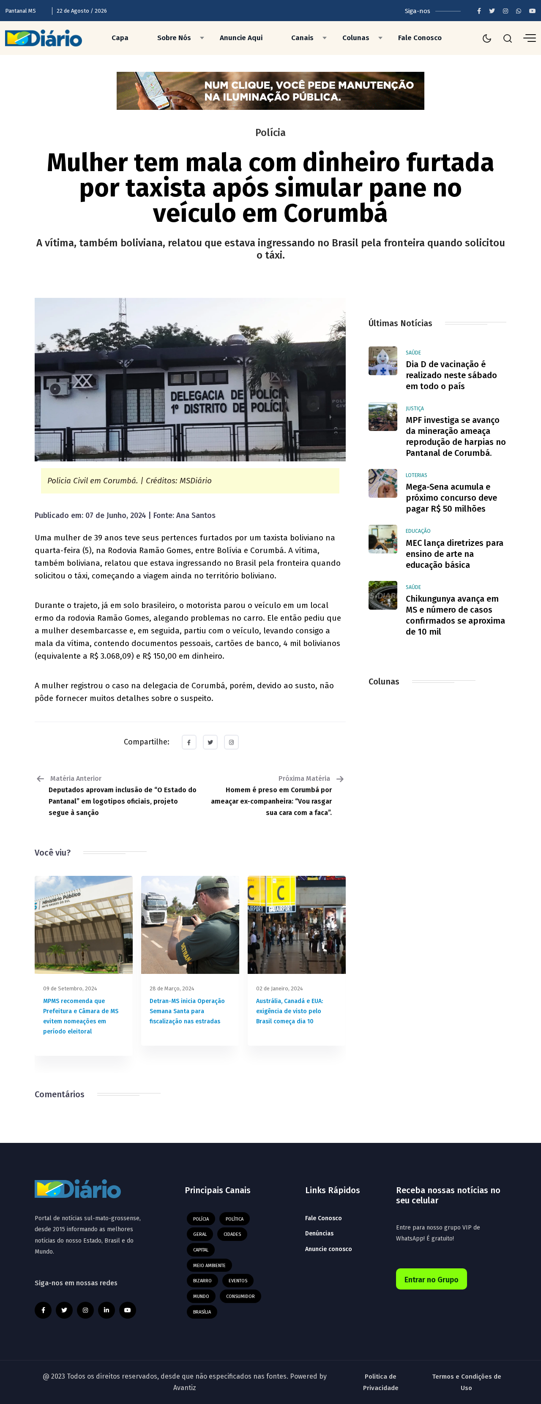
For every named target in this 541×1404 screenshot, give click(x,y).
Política (234, 1219)
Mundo (201, 1296)
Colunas (355, 37)
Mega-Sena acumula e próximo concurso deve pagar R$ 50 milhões (451, 498)
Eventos (238, 1281)
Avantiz (184, 1388)
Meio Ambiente (209, 1265)
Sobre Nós (174, 37)
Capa (120, 37)
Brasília (202, 1312)
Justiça (415, 409)
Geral (200, 1234)
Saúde (413, 353)
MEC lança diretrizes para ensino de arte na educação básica (454, 554)
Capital (200, 1250)
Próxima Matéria (271, 795)
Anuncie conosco (328, 1249)
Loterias (416, 475)
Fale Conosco (420, 37)
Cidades (232, 1234)
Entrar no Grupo (431, 1279)
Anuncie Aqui (241, 37)
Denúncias (319, 1233)
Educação (418, 531)
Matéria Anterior (123, 795)
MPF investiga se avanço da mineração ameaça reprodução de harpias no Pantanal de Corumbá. (456, 436)
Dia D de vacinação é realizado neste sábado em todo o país (451, 375)
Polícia (201, 1219)
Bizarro (202, 1281)
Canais (302, 37)
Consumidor (240, 1296)
